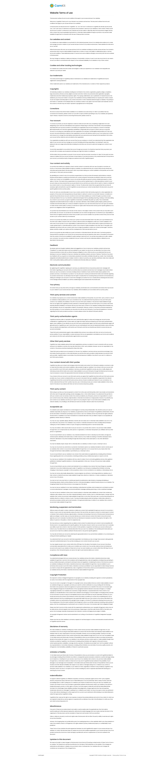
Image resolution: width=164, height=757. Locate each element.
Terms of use (123, 755)
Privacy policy (116, 755)
